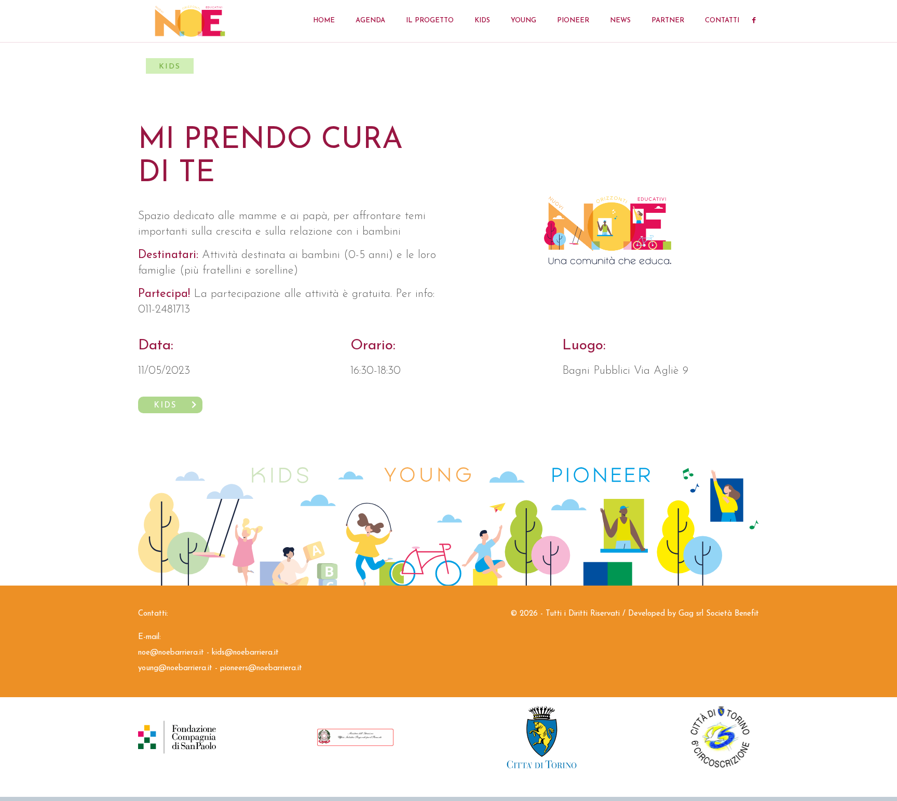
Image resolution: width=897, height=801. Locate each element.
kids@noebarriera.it (245, 653)
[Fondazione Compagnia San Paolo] (215, 737)
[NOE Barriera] (190, 21)
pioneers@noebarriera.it (261, 668)
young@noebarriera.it (175, 668)
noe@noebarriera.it (171, 653)
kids (165, 406)
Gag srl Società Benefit (718, 614)
